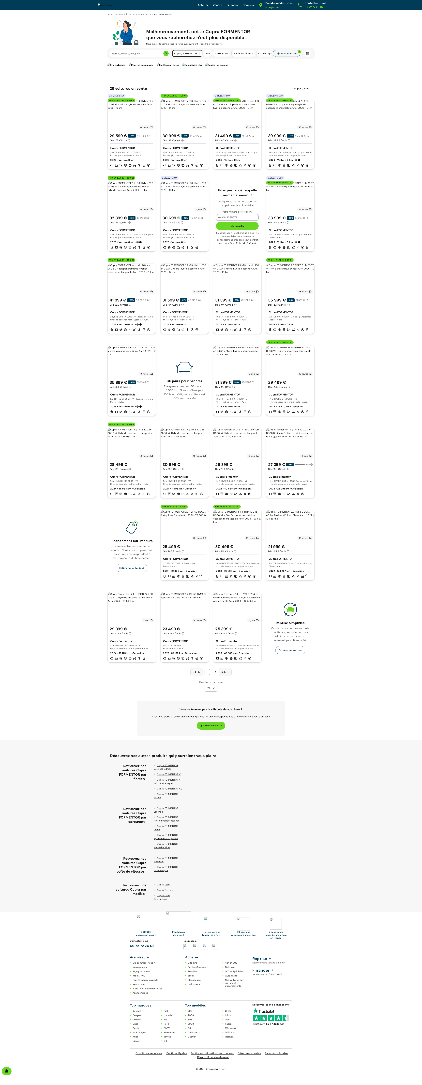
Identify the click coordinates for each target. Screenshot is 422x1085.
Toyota (167, 1036)
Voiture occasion (133, 14)
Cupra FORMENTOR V (169, 774)
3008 (191, 1023)
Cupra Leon (163, 884)
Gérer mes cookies (249, 1053)
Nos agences (140, 967)
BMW (167, 1028)
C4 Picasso (194, 1032)
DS (165, 1040)
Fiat (166, 1010)
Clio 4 (228, 1015)
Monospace (194, 979)
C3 (189, 1028)
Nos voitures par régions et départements (234, 982)
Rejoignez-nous (141, 971)
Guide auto (231, 975)
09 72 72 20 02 (142, 946)
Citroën (137, 1019)
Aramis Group (140, 992)
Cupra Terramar (165, 890)
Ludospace (194, 984)
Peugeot (137, 1015)
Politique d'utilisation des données (212, 1053)
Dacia (136, 1028)
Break (191, 975)
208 (190, 1010)
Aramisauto (114, 14)
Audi (135, 1036)
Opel (135, 1023)
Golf (227, 1019)
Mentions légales (176, 1053)
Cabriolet (230, 967)
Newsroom (139, 984)
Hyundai (168, 1015)
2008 (191, 1015)
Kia (165, 1019)
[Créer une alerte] (7, 1071)
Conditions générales (149, 1053)
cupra (148, 14)
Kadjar (229, 1023)
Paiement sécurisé (276, 1053)
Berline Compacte (198, 967)
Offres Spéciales (234, 971)
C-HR (228, 1010)
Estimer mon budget (131, 567)
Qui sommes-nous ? (144, 962)
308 (190, 1019)
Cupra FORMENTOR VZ (169, 788)
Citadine (192, 962)
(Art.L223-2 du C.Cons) (243, 243)
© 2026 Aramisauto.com (211, 1069)
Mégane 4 (230, 1028)
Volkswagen (139, 1032)
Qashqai (229, 1036)
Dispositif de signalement (213, 1057)
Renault (137, 1010)
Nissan (136, 1040)
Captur (192, 1036)
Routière (192, 971)
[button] (199, 53)
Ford (166, 1023)
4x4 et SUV (231, 962)
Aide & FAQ (139, 975)
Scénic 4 (230, 1032)
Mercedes (169, 1032)
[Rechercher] (166, 53)
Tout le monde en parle (145, 979)
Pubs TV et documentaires (147, 988)
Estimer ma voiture (290, 650)
